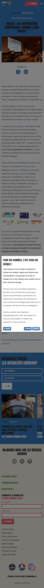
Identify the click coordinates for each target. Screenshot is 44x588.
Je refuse (28, 328)
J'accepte (36, 328)
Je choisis (7, 328)
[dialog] (22, 294)
